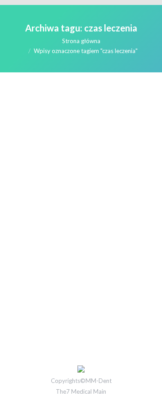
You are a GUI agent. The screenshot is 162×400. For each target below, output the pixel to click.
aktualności (35, 242)
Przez (73, 242)
